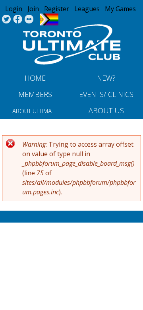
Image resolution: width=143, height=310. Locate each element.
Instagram (29, 19)
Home (35, 78)
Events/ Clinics (106, 94)
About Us (106, 110)
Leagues (87, 8)
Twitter (6, 19)
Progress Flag (49, 19)
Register (56, 8)
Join (33, 8)
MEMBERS (35, 94)
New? (106, 78)
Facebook (17, 19)
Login (13, 8)
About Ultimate (35, 111)
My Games (120, 8)
